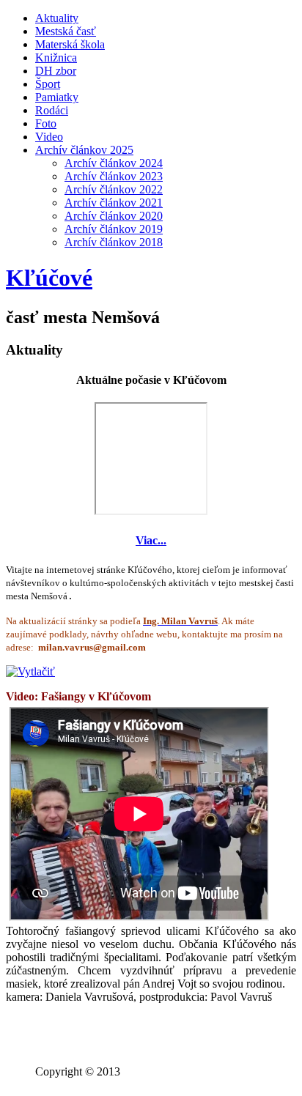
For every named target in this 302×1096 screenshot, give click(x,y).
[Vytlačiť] (30, 671)
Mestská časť (65, 31)
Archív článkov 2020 (114, 216)
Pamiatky (56, 97)
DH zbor (55, 70)
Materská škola (70, 44)
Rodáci (51, 110)
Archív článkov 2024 (114, 163)
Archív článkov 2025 (84, 150)
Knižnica (56, 57)
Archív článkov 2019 (114, 229)
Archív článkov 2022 (114, 189)
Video (49, 136)
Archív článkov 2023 (114, 176)
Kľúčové (49, 277)
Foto (45, 123)
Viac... (151, 540)
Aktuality (56, 18)
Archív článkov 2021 (114, 202)
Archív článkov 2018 (114, 242)
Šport (47, 84)
